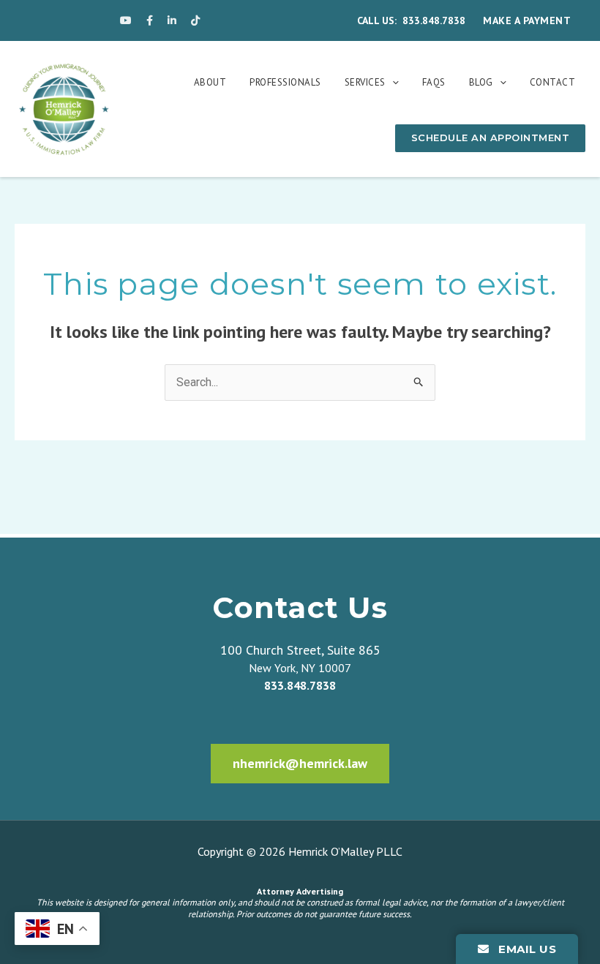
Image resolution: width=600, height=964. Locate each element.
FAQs (434, 82)
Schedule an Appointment (490, 137)
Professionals (285, 82)
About (210, 82)
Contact (553, 82)
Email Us (526, 949)
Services (365, 82)
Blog (481, 82)
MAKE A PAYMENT (527, 20)
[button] (392, 82)
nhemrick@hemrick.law (300, 763)
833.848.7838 (433, 20)
